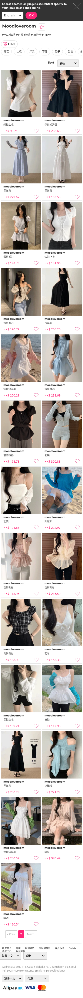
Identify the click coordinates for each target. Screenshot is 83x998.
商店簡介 (6, 948)
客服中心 (6, 950)
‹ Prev (11, 934)
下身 (44, 51)
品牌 (18, 948)
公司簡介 (20, 950)
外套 (6, 51)
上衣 (19, 51)
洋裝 (31, 51)
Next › (31, 934)
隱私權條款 (45, 948)
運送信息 (59, 948)
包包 (70, 51)
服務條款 (29, 948)
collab (72, 948)
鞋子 (57, 51)
